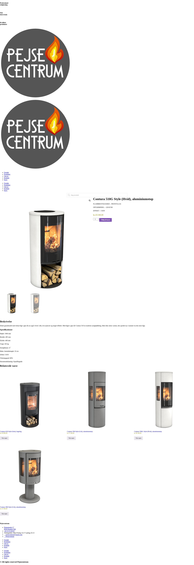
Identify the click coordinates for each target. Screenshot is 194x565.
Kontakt (6, 178)
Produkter (7, 174)
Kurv (5, 180)
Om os (6, 176)
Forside (6, 172)
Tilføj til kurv (105, 220)
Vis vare (4, 438)
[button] (90, 200)
